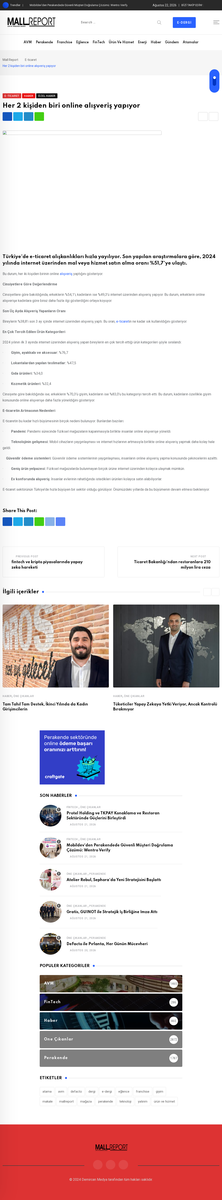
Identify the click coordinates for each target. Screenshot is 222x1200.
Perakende (44, 42)
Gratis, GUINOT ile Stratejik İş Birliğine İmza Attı (112, 912)
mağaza (86, 1101)
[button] (207, 592)
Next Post (198, 556)
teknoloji (125, 1101)
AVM (28, 42)
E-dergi (184, 22)
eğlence (123, 1091)
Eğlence (82, 42)
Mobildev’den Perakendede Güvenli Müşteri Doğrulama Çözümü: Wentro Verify (78, 5)
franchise (142, 1091)
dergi (91, 1091)
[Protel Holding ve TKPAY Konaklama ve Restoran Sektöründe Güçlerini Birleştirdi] (50, 815)
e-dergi (107, 1091)
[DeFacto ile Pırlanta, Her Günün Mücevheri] (50, 944)
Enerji (142, 42)
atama (47, 1091)
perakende (105, 1101)
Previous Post (27, 556)
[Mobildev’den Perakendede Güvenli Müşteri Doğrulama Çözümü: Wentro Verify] (50, 848)
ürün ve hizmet (164, 1101)
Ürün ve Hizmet (121, 42)
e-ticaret (122, 321)
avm (61, 1091)
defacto (76, 1091)
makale (47, 1101)
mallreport (66, 1101)
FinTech (99, 42)
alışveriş (66, 274)
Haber (156, 42)
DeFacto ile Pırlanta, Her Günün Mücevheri (107, 944)
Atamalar (190, 42)
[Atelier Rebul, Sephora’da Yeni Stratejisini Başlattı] (50, 880)
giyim (159, 1091)
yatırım (142, 1101)
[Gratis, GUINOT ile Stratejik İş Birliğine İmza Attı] (50, 912)
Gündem (172, 42)
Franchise (64, 42)
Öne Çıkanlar (23, 696)
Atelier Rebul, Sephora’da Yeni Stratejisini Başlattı (114, 880)
